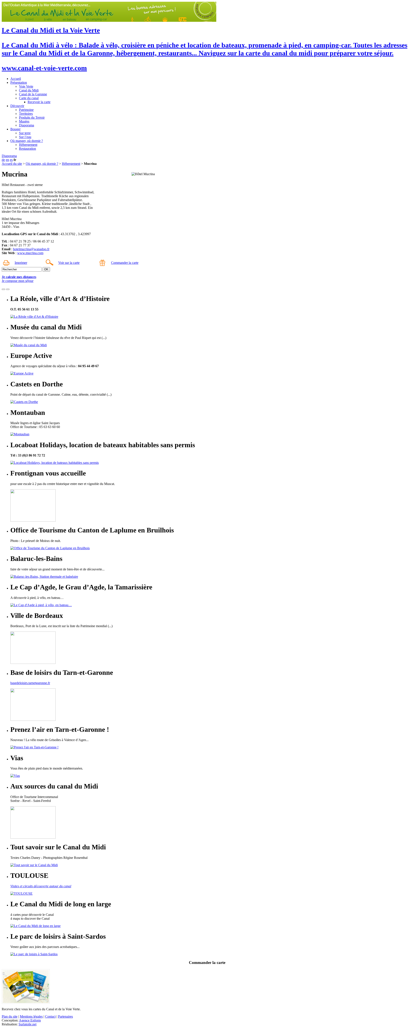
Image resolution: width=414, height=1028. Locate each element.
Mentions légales (31, 1016)
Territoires (26, 113)
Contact (50, 1016)
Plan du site (9, 1016)
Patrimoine (26, 110)
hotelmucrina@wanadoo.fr (31, 249)
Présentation (18, 82)
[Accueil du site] (109, 20)
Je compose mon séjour (17, 281)
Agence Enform (30, 1020)
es (11, 160)
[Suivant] (7, 289)
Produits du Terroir (32, 117)
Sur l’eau (25, 137)
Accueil (15, 78)
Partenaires (65, 1016)
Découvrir (17, 106)
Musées (24, 121)
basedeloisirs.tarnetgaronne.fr (30, 683)
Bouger (15, 129)
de (3, 160)
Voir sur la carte (69, 262)
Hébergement (28, 144)
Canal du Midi (29, 90)
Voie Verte (26, 86)
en (7, 160)
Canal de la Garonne (33, 94)
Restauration (27, 148)
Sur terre (25, 133)
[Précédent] (3, 289)
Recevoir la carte (39, 102)
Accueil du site (12, 163)
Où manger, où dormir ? (26, 141)
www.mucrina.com (30, 253)
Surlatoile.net (27, 1024)
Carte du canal (29, 98)
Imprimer (21, 262)
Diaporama (26, 125)
